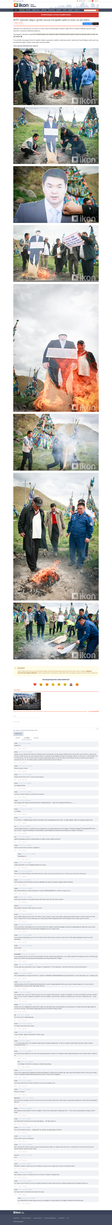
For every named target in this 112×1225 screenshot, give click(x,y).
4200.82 (96, 1)
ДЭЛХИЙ (59, 10)
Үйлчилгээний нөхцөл (26, 1218)
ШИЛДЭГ (70, 10)
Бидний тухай (16, 1218)
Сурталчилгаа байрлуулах (50, 1218)
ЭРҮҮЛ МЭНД (51, 10)
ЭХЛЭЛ (16, 10)
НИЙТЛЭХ (18, 734)
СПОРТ (64, 10)
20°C (84, 1)
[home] (25, 5)
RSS (68, 1218)
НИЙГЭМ (43, 10)
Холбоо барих (61, 1218)
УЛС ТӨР (28, 10)
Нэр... (15, 716)
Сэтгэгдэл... (17, 722)
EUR (90, 1)
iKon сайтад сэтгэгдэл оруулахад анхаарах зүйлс (25, 730)
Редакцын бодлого (38, 1218)
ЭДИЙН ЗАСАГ (35, 10)
